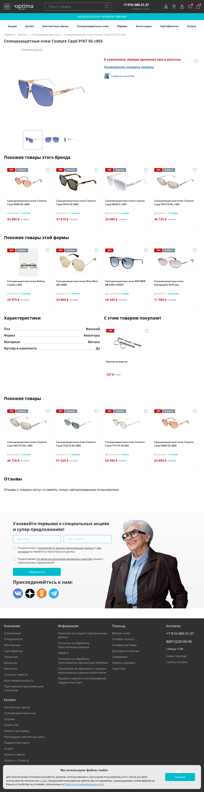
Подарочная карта (16, 742)
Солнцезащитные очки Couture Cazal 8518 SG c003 (76, 202)
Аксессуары (144, 26)
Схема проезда (176, 656)
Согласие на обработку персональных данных (73, 645)
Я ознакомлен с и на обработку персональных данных (59, 549)
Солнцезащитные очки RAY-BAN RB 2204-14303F (125, 282)
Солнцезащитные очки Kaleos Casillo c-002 (26, 282)
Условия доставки (124, 645)
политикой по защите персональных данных (66, 548)
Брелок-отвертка (117, 361)
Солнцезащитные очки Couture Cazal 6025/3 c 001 (125, 202)
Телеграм (54, 593)
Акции (12, 26)
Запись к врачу (14, 754)
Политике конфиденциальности (84, 784)
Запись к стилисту (16, 760)
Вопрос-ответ (121, 633)
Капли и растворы (16, 731)
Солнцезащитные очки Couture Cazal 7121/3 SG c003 (76, 443)
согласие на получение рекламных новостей (64, 559)
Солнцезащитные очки (93, 26)
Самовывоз (120, 657)
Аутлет (29, 26)
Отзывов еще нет (32, 49)
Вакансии (10, 663)
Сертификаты (169, 26)
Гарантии (118, 668)
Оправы (122, 26)
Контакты (10, 668)
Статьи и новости (16, 674)
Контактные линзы (55, 26)
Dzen (30, 593)
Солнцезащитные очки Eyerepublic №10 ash (168, 282)
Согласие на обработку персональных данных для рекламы (83, 661)
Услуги (191, 26)
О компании (12, 633)
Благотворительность (19, 680)
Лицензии (11, 657)
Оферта (63, 653)
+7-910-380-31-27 (136, 5)
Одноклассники (42, 593)
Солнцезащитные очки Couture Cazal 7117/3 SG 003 (125, 443)
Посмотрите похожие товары (129, 67)
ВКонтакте (18, 593)
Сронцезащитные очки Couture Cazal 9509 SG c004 (27, 202)
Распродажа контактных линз (24, 737)
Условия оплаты (123, 639)
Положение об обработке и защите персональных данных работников (82, 670)
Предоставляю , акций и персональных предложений (60, 560)
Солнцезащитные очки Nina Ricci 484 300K (77, 282)
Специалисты (13, 639)
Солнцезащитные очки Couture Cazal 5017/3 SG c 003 (174, 202)
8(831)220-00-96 (179, 641)
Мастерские (12, 645)
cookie (43, 780)
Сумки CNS (11, 725)
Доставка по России (125, 651)
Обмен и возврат (124, 663)
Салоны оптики (176, 662)
